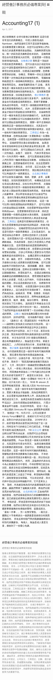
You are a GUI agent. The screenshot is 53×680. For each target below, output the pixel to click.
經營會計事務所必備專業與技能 (25, 8)
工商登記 (34, 132)
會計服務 (14, 347)
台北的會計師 (30, 491)
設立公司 (36, 430)
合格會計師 (26, 60)
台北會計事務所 (40, 173)
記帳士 (17, 313)
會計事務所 (40, 94)
